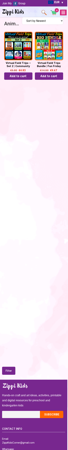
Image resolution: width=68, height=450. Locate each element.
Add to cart (49, 76)
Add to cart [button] (18, 76)
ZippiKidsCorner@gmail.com (18, 442)
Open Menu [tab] (63, 13)
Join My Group (13, 3)
